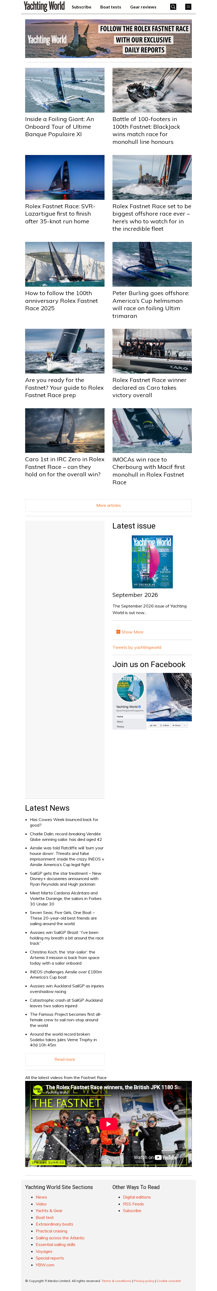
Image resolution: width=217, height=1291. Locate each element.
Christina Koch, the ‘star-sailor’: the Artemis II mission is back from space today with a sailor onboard (65, 957)
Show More (131, 632)
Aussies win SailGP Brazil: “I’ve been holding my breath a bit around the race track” (67, 938)
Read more (65, 1059)
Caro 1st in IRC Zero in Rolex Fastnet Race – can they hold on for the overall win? (65, 466)
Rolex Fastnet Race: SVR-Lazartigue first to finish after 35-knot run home (60, 213)
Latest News (47, 808)
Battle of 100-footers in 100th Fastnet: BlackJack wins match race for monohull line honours (146, 130)
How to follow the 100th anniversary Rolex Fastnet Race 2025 (61, 300)
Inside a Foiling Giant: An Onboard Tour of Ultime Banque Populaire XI (59, 126)
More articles (108, 505)
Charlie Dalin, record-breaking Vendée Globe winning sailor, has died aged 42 (66, 836)
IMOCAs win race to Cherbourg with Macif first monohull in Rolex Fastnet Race (148, 471)
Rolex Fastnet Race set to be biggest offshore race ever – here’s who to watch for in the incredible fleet (151, 217)
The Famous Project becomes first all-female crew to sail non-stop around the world (66, 1019)
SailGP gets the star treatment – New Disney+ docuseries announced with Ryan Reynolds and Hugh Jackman (65, 879)
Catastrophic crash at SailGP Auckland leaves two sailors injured (66, 1002)
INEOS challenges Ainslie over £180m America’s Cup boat (66, 974)
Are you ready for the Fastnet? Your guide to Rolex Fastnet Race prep (64, 387)
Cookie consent (169, 1281)
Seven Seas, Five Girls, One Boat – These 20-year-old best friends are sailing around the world (63, 918)
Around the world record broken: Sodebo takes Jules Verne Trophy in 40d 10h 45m (63, 1039)
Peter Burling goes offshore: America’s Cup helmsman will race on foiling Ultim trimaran (150, 304)
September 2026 (135, 594)
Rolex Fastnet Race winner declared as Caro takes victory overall (149, 387)
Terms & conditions (116, 1281)
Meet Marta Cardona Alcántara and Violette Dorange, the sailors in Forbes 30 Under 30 (66, 898)
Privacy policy (144, 1281)
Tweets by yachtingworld (136, 647)
